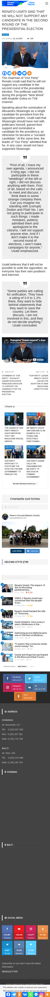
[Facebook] (4, 73)
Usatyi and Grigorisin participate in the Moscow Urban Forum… (31, 655)
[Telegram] (9, 73)
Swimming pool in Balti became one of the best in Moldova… (31, 634)
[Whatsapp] (30, 994)
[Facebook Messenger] (24, 73)
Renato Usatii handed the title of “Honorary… (30, 612)
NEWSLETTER (10, 971)
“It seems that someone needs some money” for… (31, 645)
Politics (5, 34)
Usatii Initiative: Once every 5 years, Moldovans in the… (30, 623)
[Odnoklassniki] (14, 73)
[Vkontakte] (19, 73)
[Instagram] (41, 994)
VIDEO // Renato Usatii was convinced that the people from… (28, 600)
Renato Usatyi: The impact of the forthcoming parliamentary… (30, 587)
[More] (29, 73)
